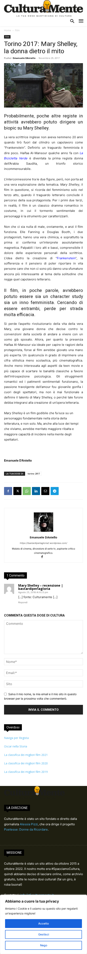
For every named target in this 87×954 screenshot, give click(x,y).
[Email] (45, 491)
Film (17, 30)
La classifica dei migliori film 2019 (26, 772)
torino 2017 (34, 473)
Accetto (43, 923)
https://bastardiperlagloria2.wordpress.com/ (43, 543)
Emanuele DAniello (24, 58)
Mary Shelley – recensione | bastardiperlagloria (40, 587)
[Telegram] (55, 491)
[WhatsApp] (27, 491)
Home (7, 30)
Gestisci (43, 934)
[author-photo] (43, 531)
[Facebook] (8, 491)
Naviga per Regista (16, 738)
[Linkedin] (36, 491)
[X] (17, 491)
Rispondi (23, 602)
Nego (43, 945)
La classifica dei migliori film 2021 (26, 755)
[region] (43, 924)
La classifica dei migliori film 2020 (26, 763)
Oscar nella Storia (15, 746)
